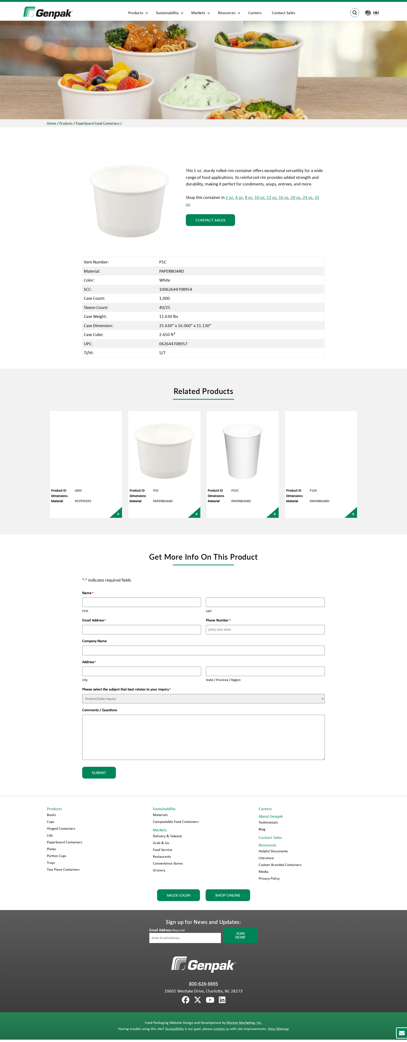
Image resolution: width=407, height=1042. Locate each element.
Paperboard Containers (64, 842)
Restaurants (162, 856)
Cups (50, 821)
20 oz (296, 197)
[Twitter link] (197, 1000)
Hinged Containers (61, 828)
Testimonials (268, 822)
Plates (51, 848)
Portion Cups (56, 855)
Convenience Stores (168, 863)
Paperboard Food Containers (97, 123)
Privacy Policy (269, 878)
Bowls (51, 814)
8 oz (248, 197)
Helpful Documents (273, 851)
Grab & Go (161, 842)
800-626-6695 (203, 983)
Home (51, 123)
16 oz (284, 197)
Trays (51, 862)
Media (264, 871)
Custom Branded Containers (280, 864)
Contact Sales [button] (210, 220)
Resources (227, 13)
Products (135, 13)
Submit (99, 772)
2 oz (229, 197)
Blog (262, 829)
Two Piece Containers (63, 869)
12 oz (272, 197)
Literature (266, 857)
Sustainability (167, 13)
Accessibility (174, 1028)
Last (209, 610)
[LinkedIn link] (222, 1000)
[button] (401, 1033)
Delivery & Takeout (167, 835)
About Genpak (271, 816)
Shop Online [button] (227, 895)
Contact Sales (283, 13)
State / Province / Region (223, 679)
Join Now (240, 935)
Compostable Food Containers (176, 821)
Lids (50, 835)
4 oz (239, 197)
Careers (254, 13)
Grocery (159, 870)
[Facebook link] (185, 1000)
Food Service (162, 849)
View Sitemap (278, 1028)
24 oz (308, 197)
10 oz (260, 197)
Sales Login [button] (178, 895)
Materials (160, 814)
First (85, 610)
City (85, 679)
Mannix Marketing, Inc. (244, 1022)
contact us (221, 1028)
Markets (198, 13)
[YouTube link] (210, 1000)
